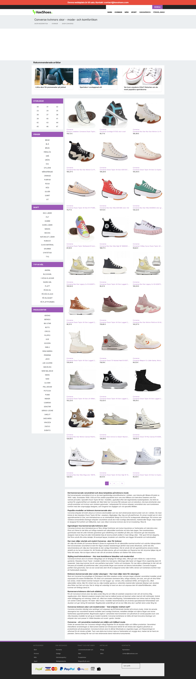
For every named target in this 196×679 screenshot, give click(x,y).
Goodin (47, 343)
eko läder (47, 213)
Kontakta (59, 649)
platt (47, 286)
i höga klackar (47, 278)
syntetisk (47, 253)
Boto (47, 327)
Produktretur (82, 657)
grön (47, 160)
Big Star (47, 323)
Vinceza (47, 422)
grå (47, 156)
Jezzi (47, 359)
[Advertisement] (68, 44)
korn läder (47, 225)
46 (47, 126)
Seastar (47, 407)
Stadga (58, 653)
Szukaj (157, 7)
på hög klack (47, 294)
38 (57, 115)
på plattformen (47, 302)
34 (47, 111)
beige (47, 140)
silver (47, 191)
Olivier (47, 383)
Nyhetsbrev (126, 649)
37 (47, 115)
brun (47, 148)
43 (47, 122)
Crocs (47, 331)
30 (38, 107)
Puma (47, 395)
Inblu (47, 347)
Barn (35, 649)
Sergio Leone (47, 410)
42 (38, 122)
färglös (47, 152)
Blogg (102, 649)
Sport (35, 661)
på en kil (47, 290)
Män (35, 657)
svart (47, 195)
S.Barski (47, 403)
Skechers (47, 418)
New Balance (47, 371)
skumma (47, 249)
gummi (47, 221)
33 (38, 111)
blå (47, 144)
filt (47, 217)
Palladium (47, 387)
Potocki (47, 391)
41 (57, 119)
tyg (47, 257)
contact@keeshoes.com (116, 2)
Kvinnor (36, 653)
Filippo (47, 335)
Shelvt (47, 414)
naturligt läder (47, 237)
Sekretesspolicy (61, 657)
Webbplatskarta (61, 661)
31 (47, 107)
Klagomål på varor (84, 661)
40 (47, 119)
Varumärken (145, 12)
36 (38, 115)
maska (47, 229)
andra (47, 270)
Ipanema (47, 355)
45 (38, 126)
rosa (47, 184)
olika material (47, 245)
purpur (47, 180)
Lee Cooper (47, 363)
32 (57, 107)
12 (122, 483)
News (47, 375)
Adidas (47, 315)
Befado (47, 319)
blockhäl (47, 274)
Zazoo (47, 426)
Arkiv (102, 653)
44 (57, 122)
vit (47, 199)
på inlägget (47, 298)
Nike (47, 379)
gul (47, 164)
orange (47, 176)
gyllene (47, 168)
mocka (47, 233)
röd (47, 188)
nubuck (47, 241)
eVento (47, 430)
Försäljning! (159, 12)
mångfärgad (47, 172)
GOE (47, 339)
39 (38, 119)
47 (57, 126)
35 (57, 111)
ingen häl (47, 282)
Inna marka (47, 351)
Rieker (47, 399)
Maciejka (47, 367)
